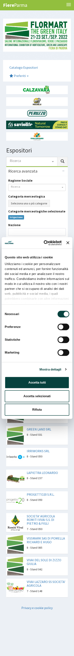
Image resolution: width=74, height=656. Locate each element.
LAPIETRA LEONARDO (42, 473)
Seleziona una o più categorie (29, 203)
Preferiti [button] (20, 76)
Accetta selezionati (37, 396)
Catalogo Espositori (23, 67)
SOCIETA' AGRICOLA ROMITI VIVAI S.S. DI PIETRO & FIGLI (41, 519)
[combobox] (31, 161)
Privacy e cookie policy (37, 608)
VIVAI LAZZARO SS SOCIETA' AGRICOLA (46, 584)
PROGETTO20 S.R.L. (40, 494)
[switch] (63, 327)
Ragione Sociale (20, 180)
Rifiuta (37, 409)
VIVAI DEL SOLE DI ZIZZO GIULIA (44, 562)
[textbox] (10, 231)
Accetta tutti (37, 382)
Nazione (14, 225)
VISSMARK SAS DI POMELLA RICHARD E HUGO (46, 540)
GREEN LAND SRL (39, 429)
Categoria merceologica (26, 196)
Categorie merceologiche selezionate (36, 211)
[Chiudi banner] (67, 242)
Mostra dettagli (50, 369)
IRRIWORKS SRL (38, 451)
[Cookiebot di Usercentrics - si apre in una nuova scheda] (46, 243)
